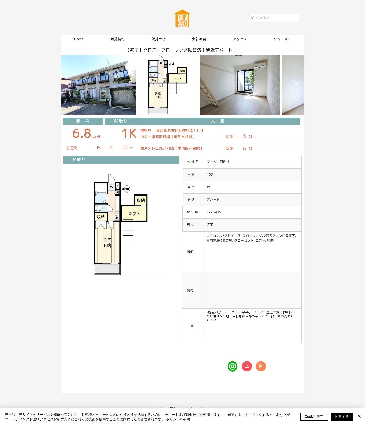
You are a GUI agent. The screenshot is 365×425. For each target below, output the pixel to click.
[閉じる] (359, 416)
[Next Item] (295, 85)
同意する (342, 416)
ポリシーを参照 (178, 418)
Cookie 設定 (314, 416)
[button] (117, 39)
